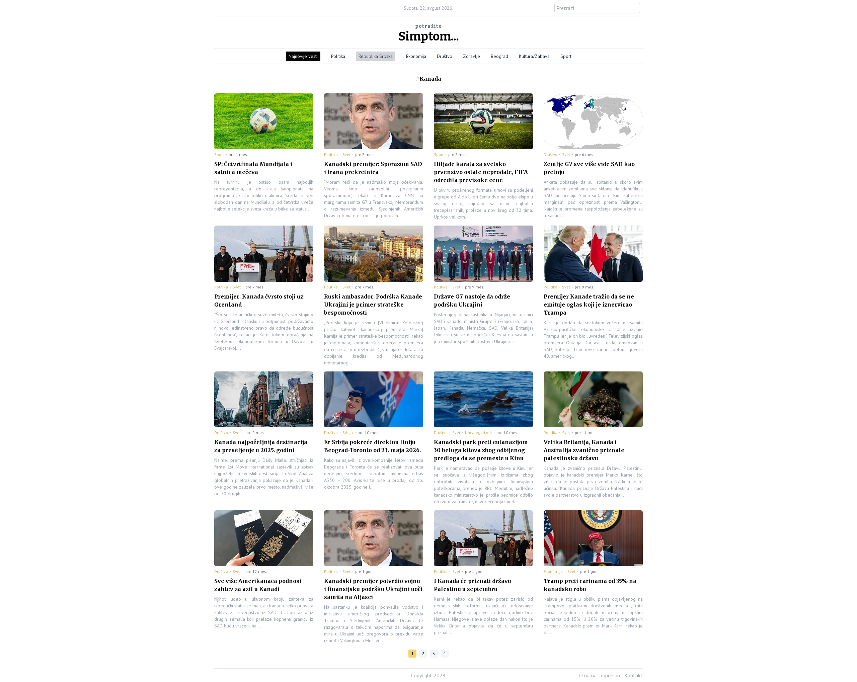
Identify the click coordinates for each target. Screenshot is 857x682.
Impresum (610, 675)
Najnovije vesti (303, 56)
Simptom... (428, 36)
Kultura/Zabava (534, 56)
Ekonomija (416, 56)
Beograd (499, 56)
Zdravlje (471, 56)
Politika (338, 56)
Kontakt (633, 675)
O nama (588, 675)
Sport (565, 56)
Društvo (444, 56)
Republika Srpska (376, 56)
